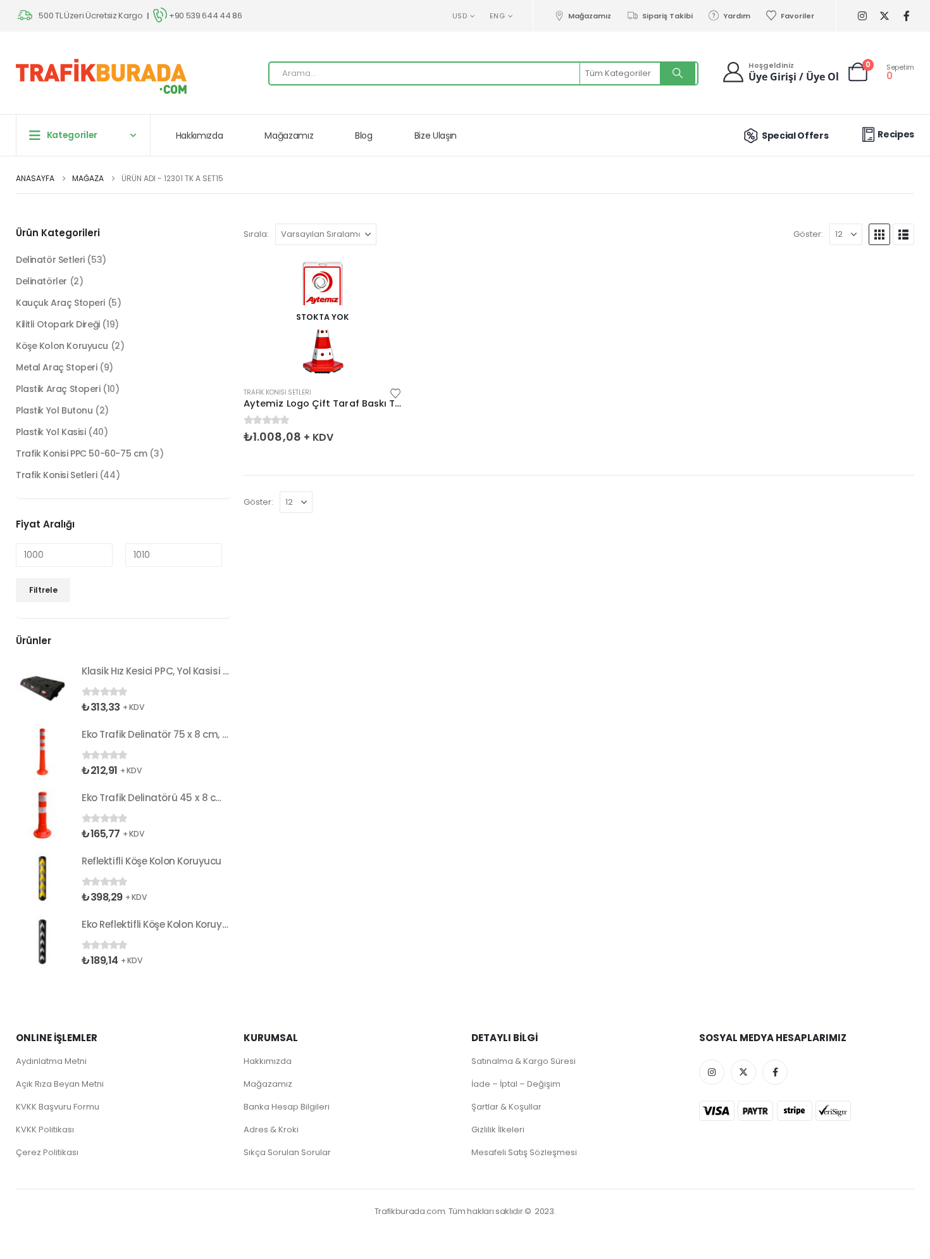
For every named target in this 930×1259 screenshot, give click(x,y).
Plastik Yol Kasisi (50, 432)
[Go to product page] (42, 688)
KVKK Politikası (45, 1129)
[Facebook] (906, 16)
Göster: (808, 234)
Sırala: (256, 234)
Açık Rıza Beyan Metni (60, 1084)
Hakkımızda (199, 135)
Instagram (711, 1072)
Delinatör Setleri (50, 259)
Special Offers (795, 135)
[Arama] (677, 73)
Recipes (895, 134)
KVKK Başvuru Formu (57, 1107)
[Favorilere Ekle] (395, 392)
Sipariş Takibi (667, 16)
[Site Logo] (101, 76)
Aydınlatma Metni (51, 1061)
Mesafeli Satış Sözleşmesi (524, 1152)
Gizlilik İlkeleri (497, 1129)
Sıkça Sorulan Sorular (287, 1152)
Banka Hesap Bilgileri (287, 1107)
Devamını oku (380, 278)
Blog (364, 135)
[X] (884, 16)
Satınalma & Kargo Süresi (523, 1061)
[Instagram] (862, 16)
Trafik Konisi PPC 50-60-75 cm (81, 453)
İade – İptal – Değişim (516, 1084)
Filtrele (43, 590)
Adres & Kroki (271, 1129)
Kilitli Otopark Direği (58, 324)
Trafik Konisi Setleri (277, 392)
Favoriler (797, 16)
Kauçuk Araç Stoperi (60, 302)
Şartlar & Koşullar (506, 1107)
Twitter (743, 1072)
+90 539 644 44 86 (205, 15)
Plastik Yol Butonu (54, 410)
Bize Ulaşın (435, 135)
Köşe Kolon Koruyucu (62, 345)
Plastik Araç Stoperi (58, 389)
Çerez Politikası (47, 1152)
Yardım (736, 16)
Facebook (775, 1072)
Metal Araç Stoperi (56, 367)
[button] (879, 234)
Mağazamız (589, 16)
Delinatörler (41, 281)
